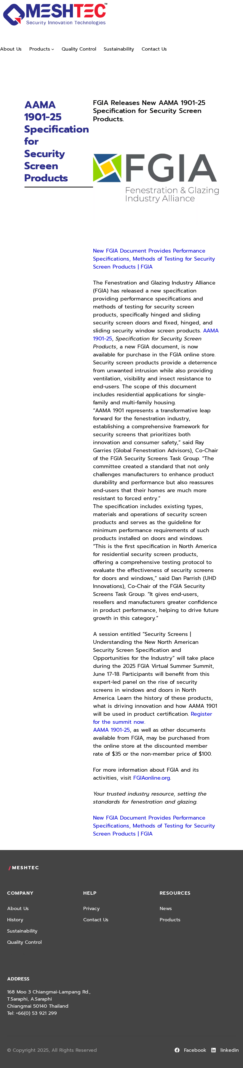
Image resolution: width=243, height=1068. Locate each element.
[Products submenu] (52, 49)
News (166, 908)
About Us (18, 908)
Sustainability (22, 931)
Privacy (91, 908)
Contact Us (95, 919)
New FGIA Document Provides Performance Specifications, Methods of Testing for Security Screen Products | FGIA (154, 259)
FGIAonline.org (151, 778)
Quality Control (24, 942)
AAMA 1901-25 (111, 730)
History (15, 919)
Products (170, 919)
